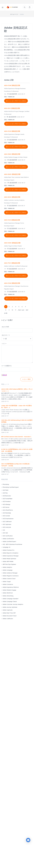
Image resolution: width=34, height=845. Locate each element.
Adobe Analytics (7, 567)
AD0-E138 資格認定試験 (12, 85)
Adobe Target (7, 581)
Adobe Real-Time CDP (9, 613)
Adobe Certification (8, 538)
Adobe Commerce (8, 584)
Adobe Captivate (8, 610)
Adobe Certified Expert (9, 541)
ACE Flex (5, 493)
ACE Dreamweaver (8, 518)
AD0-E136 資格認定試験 (12, 283)
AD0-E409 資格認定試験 (12, 243)
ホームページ (14, 14)
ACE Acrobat (6, 515)
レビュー (4, 343)
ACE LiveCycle (7, 527)
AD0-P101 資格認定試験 (12, 263)
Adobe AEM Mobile (8, 561)
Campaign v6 (6, 547)
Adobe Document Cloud (9, 615)
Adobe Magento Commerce (10, 575)
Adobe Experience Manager (11, 555)
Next (19, 310)
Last (23, 310)
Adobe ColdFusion (8, 618)
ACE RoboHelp (7, 513)
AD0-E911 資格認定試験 (12, 108)
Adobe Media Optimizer (9, 558)
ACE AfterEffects (8, 510)
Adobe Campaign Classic (10, 601)
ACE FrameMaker (7, 498)
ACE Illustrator (7, 496)
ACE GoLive (6, 507)
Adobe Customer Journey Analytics (13, 604)
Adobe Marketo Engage (9, 590)
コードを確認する (6, 365)
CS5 (4, 530)
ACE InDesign (6, 504)
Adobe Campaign (8, 570)
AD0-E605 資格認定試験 (12, 174)
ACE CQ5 (5, 533)
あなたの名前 (5, 326)
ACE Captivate (7, 524)
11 (15, 310)
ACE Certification (8, 536)
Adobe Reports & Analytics (10, 553)
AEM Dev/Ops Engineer (9, 564)
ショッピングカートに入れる (17, 101)
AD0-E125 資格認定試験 (12, 220)
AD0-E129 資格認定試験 (12, 131)
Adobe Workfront (8, 593)
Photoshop (6, 484)
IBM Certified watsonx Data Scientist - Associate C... (16, 436)
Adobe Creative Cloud (9, 578)
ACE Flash (5, 490)
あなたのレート (6, 335)
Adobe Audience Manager (10, 573)
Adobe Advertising (8, 596)
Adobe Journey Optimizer (10, 607)
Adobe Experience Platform (11, 587)
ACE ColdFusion (7, 521)
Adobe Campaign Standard (10, 598)
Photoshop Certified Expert (11, 487)
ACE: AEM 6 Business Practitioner (12, 544)
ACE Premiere (7, 501)
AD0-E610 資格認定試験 (12, 197)
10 (12, 310)
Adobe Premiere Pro (8, 550)
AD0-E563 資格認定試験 (12, 154)
